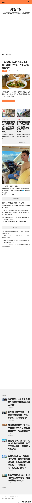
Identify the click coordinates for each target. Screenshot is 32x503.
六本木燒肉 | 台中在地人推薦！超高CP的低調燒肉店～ (14, 222)
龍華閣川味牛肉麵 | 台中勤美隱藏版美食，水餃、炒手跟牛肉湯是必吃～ (19, 415)
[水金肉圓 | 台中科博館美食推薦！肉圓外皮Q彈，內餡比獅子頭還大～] (16, 81)
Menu (4, 2)
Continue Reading (8, 100)
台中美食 (4, 70)
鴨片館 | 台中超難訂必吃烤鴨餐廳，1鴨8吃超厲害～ (14, 203)
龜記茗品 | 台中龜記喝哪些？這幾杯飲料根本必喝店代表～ (19, 402)
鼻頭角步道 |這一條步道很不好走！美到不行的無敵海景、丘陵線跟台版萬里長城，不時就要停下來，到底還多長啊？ (19, 462)
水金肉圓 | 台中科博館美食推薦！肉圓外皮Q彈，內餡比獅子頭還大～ (16, 65)
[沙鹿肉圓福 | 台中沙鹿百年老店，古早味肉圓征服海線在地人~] (8, 112)
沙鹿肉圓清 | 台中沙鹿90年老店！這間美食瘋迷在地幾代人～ (23, 127)
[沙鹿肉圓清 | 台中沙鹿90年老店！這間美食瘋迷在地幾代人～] (23, 112)
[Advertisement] (16, 35)
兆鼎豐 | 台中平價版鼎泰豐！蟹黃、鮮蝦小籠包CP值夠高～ (15, 210)
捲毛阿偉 (16, 9)
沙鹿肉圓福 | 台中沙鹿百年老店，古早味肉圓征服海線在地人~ (8, 127)
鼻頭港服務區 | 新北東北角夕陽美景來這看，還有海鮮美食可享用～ (19, 478)
